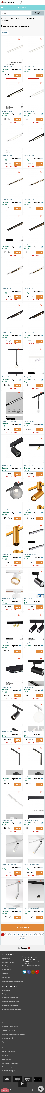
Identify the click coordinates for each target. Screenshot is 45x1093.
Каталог (22, 7)
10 (38, 934)
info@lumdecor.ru (35, 966)
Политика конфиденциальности (12, 981)
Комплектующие (7, 1067)
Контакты (5, 973)
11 (42, 934)
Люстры (4, 994)
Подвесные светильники (10, 998)
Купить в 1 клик (11, 78)
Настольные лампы (8, 1048)
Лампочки (5, 1055)
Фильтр (4, 33)
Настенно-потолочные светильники (13, 1034)
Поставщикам (6, 970)
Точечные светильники (9, 1013)
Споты (4, 1019)
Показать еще (22, 927)
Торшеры (5, 1042)
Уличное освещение (8, 1051)
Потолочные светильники (10, 1001)
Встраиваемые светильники (11, 1009)
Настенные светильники (10, 1026)
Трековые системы (17, 18)
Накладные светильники (10, 1005)
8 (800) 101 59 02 (31, 957)
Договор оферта (7, 977)
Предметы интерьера (9, 1071)
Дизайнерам (6, 966)
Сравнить (15, 69)
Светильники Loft (7, 1038)
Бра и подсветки (7, 1023)
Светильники (6, 990)
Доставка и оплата (8, 962)
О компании (6, 958)
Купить (17, 75)
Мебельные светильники (10, 1063)
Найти (39, 13)
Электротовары (7, 1059)
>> (24, 938)
